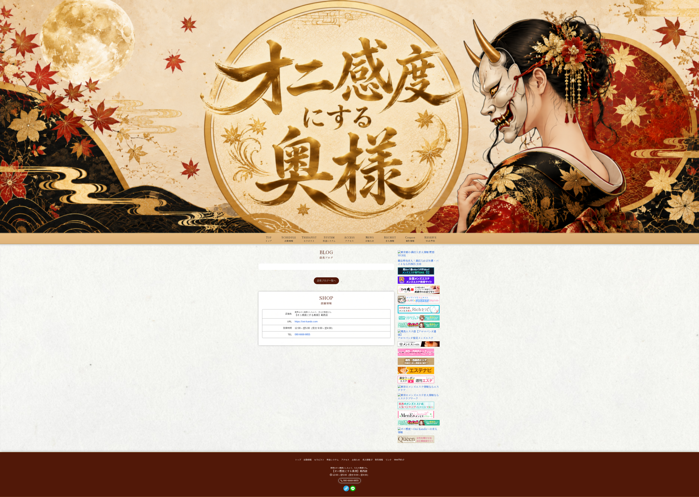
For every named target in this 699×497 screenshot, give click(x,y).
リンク (389, 460)
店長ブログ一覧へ (326, 280)
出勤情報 (308, 460)
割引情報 (379, 460)
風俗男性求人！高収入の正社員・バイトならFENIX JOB (418, 262)
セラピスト (319, 460)
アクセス (345, 460)
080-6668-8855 (302, 334)
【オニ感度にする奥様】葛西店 (349, 471)
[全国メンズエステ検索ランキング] (416, 280)
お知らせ (356, 460)
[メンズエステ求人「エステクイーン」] (416, 439)
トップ (298, 460)
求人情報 (366, 460)
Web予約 (398, 460)
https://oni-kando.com (306, 321)
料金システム (333, 460)
